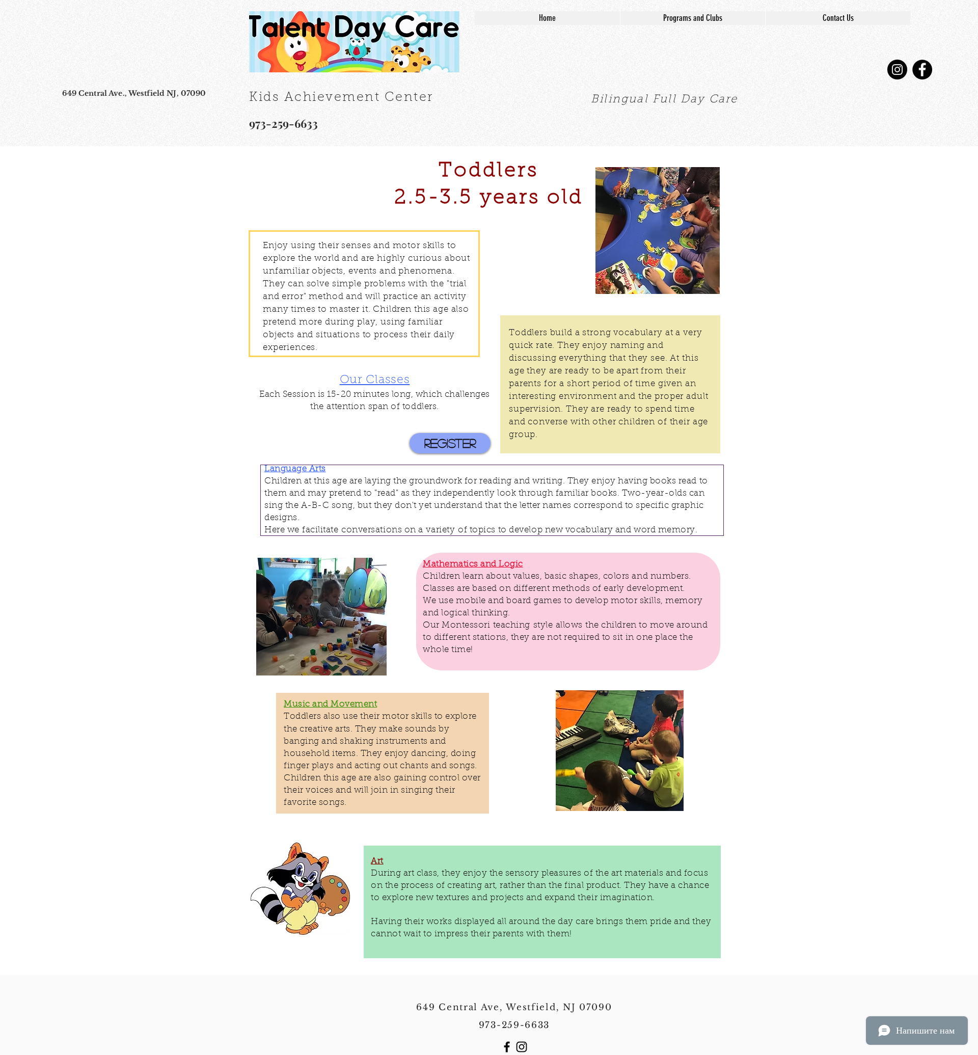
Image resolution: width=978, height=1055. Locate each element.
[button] (364, 293)
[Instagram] (897, 69)
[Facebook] (922, 69)
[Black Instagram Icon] (521, 1047)
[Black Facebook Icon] (507, 1047)
